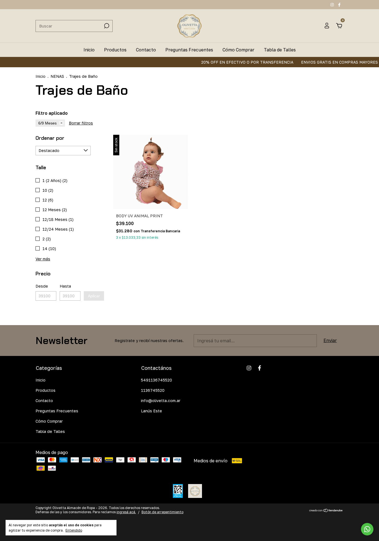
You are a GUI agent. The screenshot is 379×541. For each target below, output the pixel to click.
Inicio (89, 50)
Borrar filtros (81, 123)
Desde (42, 286)
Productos (115, 50)
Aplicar (94, 296)
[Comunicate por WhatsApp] (367, 529)
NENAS (57, 76)
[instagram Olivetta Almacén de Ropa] (332, 4)
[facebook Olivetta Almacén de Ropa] (339, 4)
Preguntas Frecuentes (189, 50)
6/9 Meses (47, 123)
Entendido (73, 530)
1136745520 (153, 390)
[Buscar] (106, 25)
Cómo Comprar (238, 50)
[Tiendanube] (326, 510)
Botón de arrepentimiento (162, 512)
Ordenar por (50, 138)
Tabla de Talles (280, 50)
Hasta (65, 286)
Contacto (146, 50)
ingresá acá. (126, 512)
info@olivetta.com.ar (160, 400)
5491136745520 (156, 380)
